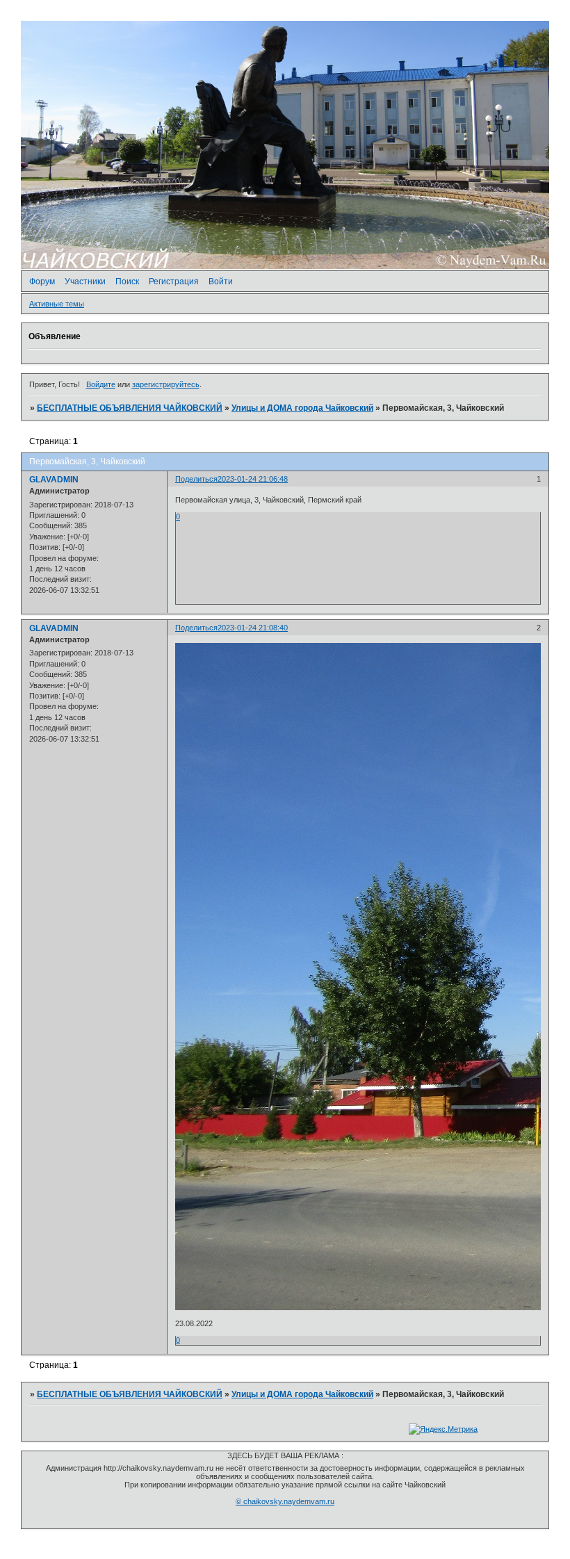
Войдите (100, 384)
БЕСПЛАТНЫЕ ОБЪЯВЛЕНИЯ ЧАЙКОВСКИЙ (129, 408)
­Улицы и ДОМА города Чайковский (302, 408)
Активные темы (56, 304)
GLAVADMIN (54, 479)
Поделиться (196, 479)
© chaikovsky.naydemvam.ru (285, 1501)
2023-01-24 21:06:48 (253, 479)
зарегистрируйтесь (166, 384)
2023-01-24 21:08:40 (253, 627)
